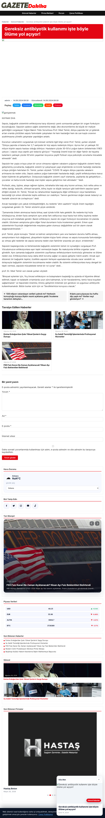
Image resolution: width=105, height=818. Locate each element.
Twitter (16, 105)
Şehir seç (10, 483)
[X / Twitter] (14, 506)
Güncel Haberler (29, 13)
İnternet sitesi (8, 436)
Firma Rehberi (47, 13)
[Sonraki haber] (97, 523)
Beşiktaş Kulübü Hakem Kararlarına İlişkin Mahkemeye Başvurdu (31, 652)
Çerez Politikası (76, 13)
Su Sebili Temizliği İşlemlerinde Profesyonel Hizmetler (27, 643)
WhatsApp (38, 105)
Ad (4, 416)
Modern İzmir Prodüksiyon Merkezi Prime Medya (25, 649)
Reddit (48, 105)
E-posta (6, 426)
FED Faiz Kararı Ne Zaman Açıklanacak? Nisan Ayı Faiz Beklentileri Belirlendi (35, 646)
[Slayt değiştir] (48, 795)
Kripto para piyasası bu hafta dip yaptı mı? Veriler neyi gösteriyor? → (84, 296)
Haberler (5, 22)
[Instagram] (21, 506)
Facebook (26, 105)
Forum (61, 13)
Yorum (6, 391)
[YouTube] (28, 506)
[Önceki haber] (92, 523)
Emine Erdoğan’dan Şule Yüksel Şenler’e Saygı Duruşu (27, 640)
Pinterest (58, 105)
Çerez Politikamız (45, 814)
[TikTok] (35, 506)
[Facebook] (6, 506)
